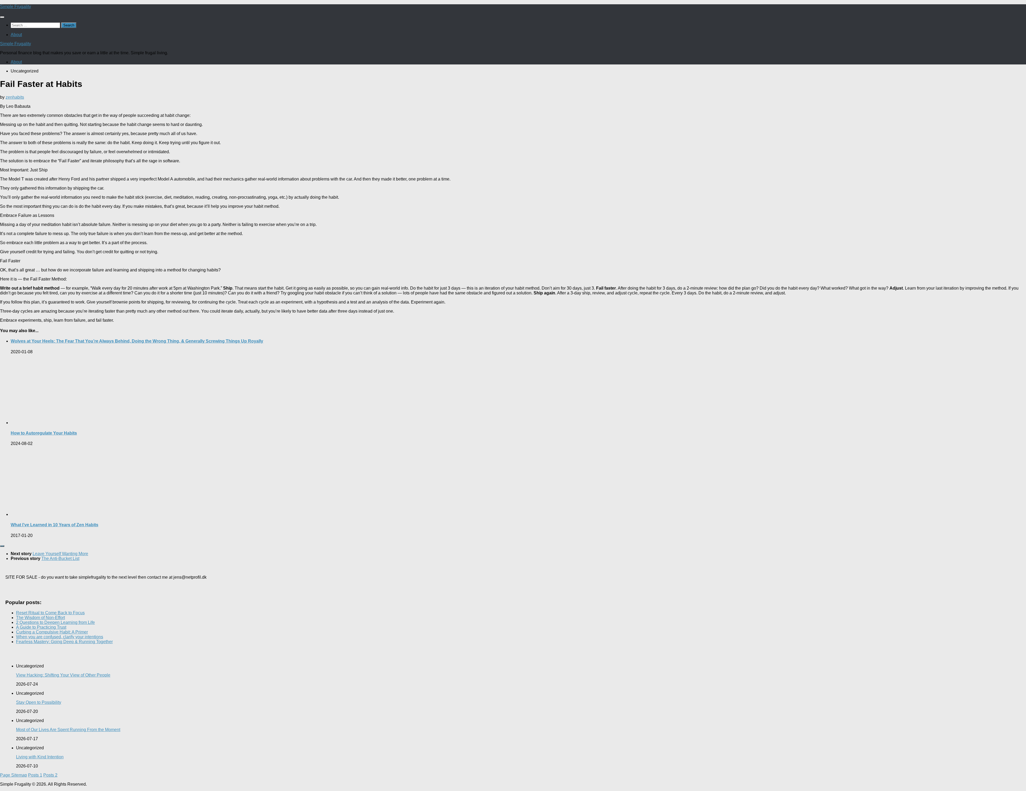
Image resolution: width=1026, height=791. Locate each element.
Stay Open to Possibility (38, 702)
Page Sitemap (13, 775)
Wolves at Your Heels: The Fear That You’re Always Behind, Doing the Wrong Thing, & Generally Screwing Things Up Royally (137, 341)
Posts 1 (35, 775)
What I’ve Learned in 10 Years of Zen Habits (54, 525)
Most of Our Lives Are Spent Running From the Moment (68, 729)
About (16, 34)
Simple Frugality (15, 6)
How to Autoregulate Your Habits (44, 433)
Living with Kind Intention (40, 757)
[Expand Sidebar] (2, 546)
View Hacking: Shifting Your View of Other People (63, 675)
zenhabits (15, 97)
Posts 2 (50, 775)
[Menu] (2, 17)
